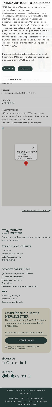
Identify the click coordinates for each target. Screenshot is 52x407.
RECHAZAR (25, 69)
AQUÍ (14, 46)
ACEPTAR (9, 69)
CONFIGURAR (14, 79)
